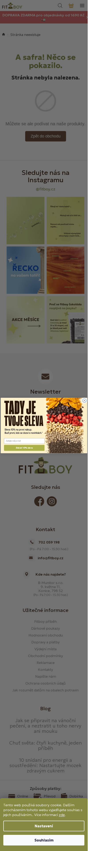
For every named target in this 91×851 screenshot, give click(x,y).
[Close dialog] (84, 400)
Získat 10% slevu (24, 448)
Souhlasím (43, 840)
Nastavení (44, 826)
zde (62, 814)
